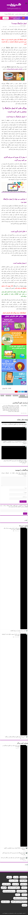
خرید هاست (24, 887)
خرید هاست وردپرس (13, 880)
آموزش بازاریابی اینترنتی (20, 14)
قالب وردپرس (15, 884)
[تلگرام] (8, 911)
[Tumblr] (12, 911)
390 (20, 632)
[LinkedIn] (15, 911)
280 (20, 738)
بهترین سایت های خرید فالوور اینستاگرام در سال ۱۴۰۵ (14, 424)
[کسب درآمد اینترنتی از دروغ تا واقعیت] (26, 630)
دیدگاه (25, 475)
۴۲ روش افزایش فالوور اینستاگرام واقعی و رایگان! (15, 736)
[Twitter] (19, 911)
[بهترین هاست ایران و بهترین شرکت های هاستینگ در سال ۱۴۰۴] (23, 578)
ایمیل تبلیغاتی (23, 395)
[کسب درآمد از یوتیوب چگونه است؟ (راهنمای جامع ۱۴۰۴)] (23, 684)
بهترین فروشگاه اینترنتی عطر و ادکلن (19, 901)
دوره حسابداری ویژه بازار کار (9, 891)
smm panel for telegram (21, 891)
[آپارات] (9, 911)
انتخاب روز (16, 877)
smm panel (24, 905)
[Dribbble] (16, 911)
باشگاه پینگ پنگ (23, 880)
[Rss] (21, 911)
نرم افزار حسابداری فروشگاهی (20, 898)
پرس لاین (18, 894)
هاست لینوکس (24, 884)
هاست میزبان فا (23, 877)
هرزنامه (2, 395)
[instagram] (11, 911)
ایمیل (25, 492)
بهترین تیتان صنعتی (6, 884)
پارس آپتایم (24, 894)
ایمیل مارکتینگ (14, 26)
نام (26, 488)
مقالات (10, 26)
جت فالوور (9, 877)
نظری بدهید (5, 26)
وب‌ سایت (25, 496)
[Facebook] (20, 911)
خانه (27, 14)
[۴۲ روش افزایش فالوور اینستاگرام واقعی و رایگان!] (26, 736)
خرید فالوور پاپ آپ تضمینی (13, 887)
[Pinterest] (17, 911)
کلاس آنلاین (3, 887)
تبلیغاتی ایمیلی (8, 395)
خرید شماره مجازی (5, 901)
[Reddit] (13, 911)
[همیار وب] (14, 5)
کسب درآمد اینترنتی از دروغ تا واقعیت (17, 630)
